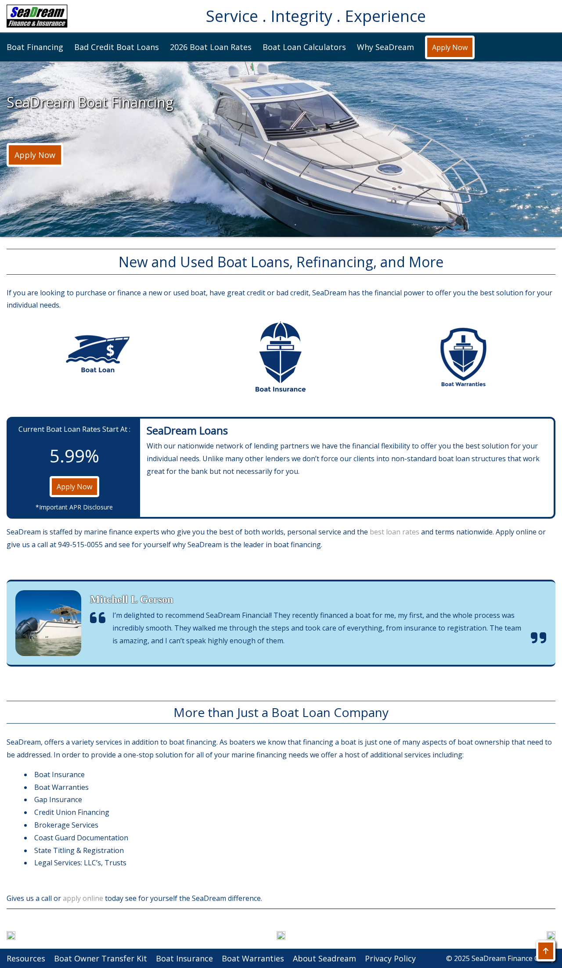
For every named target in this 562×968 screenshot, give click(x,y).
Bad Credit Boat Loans (116, 47)
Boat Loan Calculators (304, 47)
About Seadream (324, 958)
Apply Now (450, 47)
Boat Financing (35, 47)
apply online (84, 898)
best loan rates (394, 532)
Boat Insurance (184, 958)
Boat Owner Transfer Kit (100, 958)
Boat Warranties (253, 958)
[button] (37, 16)
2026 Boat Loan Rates (211, 47)
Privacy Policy (390, 958)
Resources (26, 958)
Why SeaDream (385, 47)
